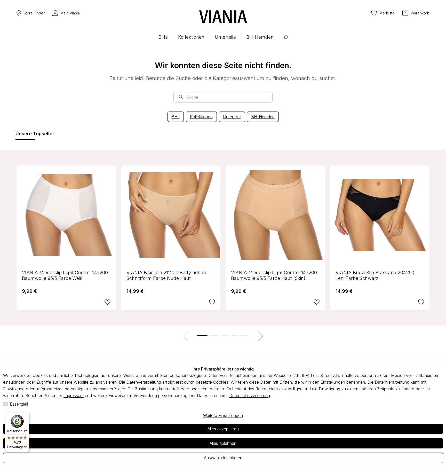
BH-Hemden (263, 116)
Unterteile (232, 116)
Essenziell (19, 404)
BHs (176, 116)
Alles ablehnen (223, 443)
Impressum (73, 395)
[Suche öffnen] (286, 41)
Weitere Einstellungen (223, 415)
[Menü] (26, 415)
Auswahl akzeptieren (223, 457)
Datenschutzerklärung (249, 395)
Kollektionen (201, 116)
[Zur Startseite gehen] (223, 16)
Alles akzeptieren (223, 428)
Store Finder (34, 13)
